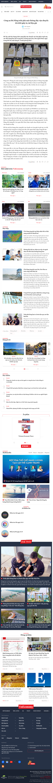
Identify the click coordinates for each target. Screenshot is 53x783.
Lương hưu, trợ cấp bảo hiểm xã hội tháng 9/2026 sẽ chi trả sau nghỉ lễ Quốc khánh (26, 395)
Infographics (40, 452)
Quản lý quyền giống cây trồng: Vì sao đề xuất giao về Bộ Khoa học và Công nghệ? (13, 191)
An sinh (7, 406)
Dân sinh (13, 356)
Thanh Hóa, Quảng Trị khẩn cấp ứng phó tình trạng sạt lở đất (22, 408)
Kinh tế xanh (32, 11)
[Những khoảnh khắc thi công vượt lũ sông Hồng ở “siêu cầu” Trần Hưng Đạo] (13, 595)
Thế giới (29, 172)
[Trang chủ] (2, 12)
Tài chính (18, 11)
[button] (38, 369)
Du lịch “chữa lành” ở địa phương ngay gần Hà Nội (37, 604)
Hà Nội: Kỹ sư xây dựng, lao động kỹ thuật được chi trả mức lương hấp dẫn (36, 360)
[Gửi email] (42, 33)
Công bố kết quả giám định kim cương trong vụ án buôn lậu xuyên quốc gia (36, 293)
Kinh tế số (25, 11)
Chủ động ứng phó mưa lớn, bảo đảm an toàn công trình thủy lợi (35, 270)
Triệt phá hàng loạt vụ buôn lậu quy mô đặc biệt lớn (36, 315)
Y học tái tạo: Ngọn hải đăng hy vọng (37, 501)
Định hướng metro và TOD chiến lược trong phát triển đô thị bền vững (12, 655)
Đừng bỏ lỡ (6, 340)
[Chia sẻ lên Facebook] (37, 33)
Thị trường (41, 11)
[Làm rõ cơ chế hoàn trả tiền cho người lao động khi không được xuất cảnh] (39, 616)
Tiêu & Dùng (14, 1)
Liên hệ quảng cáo (39, 750)
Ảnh (3, 738)
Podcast (35, 452)
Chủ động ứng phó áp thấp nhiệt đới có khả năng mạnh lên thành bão (36, 232)
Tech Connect (32, 1)
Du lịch (3, 201)
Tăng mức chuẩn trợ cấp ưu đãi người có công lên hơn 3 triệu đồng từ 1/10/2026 (24, 381)
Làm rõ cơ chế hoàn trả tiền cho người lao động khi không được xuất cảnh (39, 626)
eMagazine (46, 452)
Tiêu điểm (6, 11)
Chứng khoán (4, 1)
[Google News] (31, 33)
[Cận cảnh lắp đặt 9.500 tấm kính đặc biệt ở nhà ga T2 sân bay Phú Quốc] (13, 616)
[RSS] (3, 766)
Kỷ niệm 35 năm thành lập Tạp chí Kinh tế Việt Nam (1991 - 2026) (39, 654)
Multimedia (7, 453)
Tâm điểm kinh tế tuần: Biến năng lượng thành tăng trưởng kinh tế (13, 501)
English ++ (41, 1)
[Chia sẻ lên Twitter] (40, 33)
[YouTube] (11, 762)
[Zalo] (19, 762)
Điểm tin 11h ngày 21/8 (16, 522)
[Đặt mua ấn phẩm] (47, 6)
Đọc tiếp (6, 228)
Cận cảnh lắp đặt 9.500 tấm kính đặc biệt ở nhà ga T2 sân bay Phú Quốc (12, 626)
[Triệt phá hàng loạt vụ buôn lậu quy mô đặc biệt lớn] (26, 561)
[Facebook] (3, 762)
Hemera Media (23, 776)
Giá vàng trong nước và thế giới (12, 689)
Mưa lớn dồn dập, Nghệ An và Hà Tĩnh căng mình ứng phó (22, 402)
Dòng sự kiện (26, 635)
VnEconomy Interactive (36, 689)
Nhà (29, 201)
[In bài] (4, 33)
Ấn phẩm (26, 414)
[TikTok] (15, 762)
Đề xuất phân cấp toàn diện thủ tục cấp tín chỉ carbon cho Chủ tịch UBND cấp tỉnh (13, 360)
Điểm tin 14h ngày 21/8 (17, 513)
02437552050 (32, 747)
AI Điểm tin (26, 508)
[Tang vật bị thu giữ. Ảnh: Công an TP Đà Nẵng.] (26, 43)
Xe (20, 1)
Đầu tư (12, 11)
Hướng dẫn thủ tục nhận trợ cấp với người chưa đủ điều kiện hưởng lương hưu (36, 250)
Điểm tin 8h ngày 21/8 (16, 531)
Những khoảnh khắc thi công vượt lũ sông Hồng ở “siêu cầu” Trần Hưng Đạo (12, 604)
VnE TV (24, 1)
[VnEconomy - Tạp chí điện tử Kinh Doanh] (26, 707)
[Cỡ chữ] (7, 33)
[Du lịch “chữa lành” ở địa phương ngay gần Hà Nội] (39, 595)
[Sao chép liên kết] (45, 33)
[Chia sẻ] (48, 33)
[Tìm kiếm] (5, 7)
